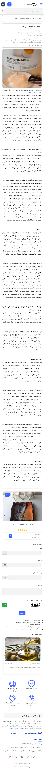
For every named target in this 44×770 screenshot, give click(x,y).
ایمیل (38, 560)
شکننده (35, 42)
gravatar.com (13, 626)
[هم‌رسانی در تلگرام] (35, 45)
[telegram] (33, 757)
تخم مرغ (17, 40)
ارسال (22, 613)
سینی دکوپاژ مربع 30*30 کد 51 (23, 524)
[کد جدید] (4, 605)
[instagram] (28, 757)
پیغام (38, 585)
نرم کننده (24, 40)
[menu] (41, 4)
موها (40, 42)
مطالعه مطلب (23, 672)
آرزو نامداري (31, 35)
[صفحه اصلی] (40, 18)
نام (41, 548)
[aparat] (10, 757)
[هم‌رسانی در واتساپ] (41, 45)
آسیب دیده (28, 42)
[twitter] (16, 757)
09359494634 (31, 744)
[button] (10, 536)
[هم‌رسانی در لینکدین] (38, 45)
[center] (3, 11)
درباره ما (13, 733)
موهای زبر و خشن (17, 42)
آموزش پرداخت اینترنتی (33, 733)
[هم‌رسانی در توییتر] (32, 45)
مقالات (34, 18)
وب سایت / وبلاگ (36, 573)
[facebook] (22, 757)
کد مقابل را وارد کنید (33, 600)
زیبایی (35, 37)
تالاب (36, 30)
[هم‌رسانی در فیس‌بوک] (29, 45)
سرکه (30, 40)
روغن (34, 40)
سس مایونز (10, 40)
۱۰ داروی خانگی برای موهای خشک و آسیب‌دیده (25, 667)
